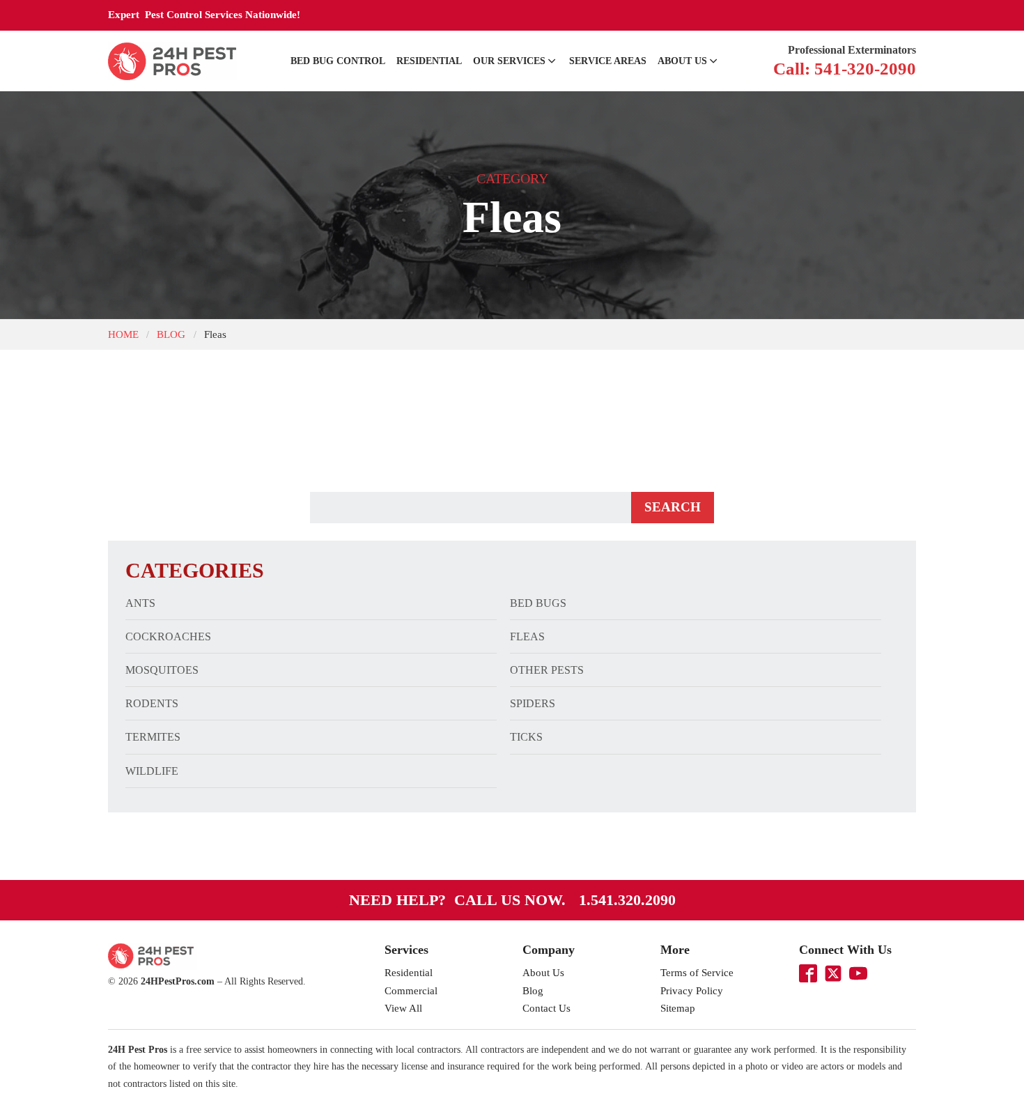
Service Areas (607, 61)
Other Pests (547, 670)
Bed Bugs (538, 603)
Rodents (151, 703)
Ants (140, 603)
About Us (682, 61)
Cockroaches (168, 636)
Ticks (526, 737)
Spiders (532, 703)
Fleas (527, 636)
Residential (429, 61)
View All (403, 1008)
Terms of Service (697, 972)
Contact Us (546, 1008)
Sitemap (677, 1008)
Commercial (411, 990)
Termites (152, 737)
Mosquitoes (162, 670)
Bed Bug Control (337, 61)
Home (123, 334)
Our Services (509, 61)
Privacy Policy (691, 990)
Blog (171, 334)
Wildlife (151, 771)
